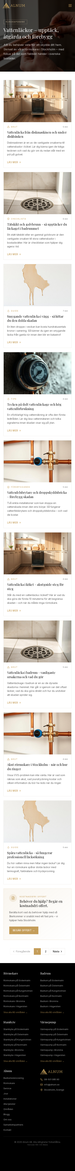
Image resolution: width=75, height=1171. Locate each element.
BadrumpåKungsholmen (53, 991)
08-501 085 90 (51, 1079)
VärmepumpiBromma (51, 1050)
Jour (5, 1093)
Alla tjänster (9, 1104)
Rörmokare (9, 1083)
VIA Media (43, 1145)
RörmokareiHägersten (15, 1006)
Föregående (23, 951)
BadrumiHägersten (50, 1006)
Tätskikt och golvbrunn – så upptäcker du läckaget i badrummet (37, 226)
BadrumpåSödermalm (52, 980)
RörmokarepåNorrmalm (15, 996)
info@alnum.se (51, 1084)
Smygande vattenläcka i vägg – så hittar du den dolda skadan (35, 318)
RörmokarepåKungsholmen (18, 991)
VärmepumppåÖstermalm (54, 1034)
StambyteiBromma (13, 1050)
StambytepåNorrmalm (15, 1045)
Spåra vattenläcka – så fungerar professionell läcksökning (29, 855)
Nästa (56, 951)
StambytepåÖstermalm (15, 1034)
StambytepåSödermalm (16, 1029)
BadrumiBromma (49, 1001)
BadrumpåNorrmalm (51, 996)
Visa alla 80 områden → (15, 1012)
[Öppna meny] (70, 5)
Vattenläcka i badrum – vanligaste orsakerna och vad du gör (31, 675)
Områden (8, 1109)
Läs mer (12, 162)
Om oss (7, 1119)
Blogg (6, 1114)
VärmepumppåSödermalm (54, 1029)
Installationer (10, 1098)
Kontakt (7, 1130)
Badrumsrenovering (13, 1078)
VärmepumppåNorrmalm (53, 1045)
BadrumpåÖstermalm (51, 985)
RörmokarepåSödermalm (16, 980)
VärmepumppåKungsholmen (55, 1039)
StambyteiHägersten (14, 1055)
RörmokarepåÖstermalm (16, 985)
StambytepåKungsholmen (17, 1039)
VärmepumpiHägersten (52, 1055)
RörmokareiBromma (14, 1001)
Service (7, 1088)
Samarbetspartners (13, 1124)
